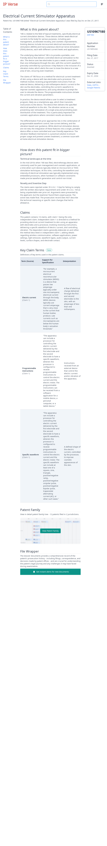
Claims (6, 67)
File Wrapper (7, 81)
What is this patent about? (6, 41)
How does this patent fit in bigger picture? (6, 56)
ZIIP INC (90, 35)
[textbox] (73, 4)
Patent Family (30, 510)
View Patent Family (50, 531)
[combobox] (71, 4)
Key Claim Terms (5, 74)
